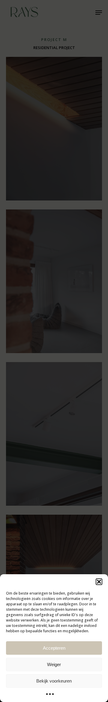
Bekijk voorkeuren (54, 680)
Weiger (54, 664)
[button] (99, 582)
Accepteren (54, 648)
